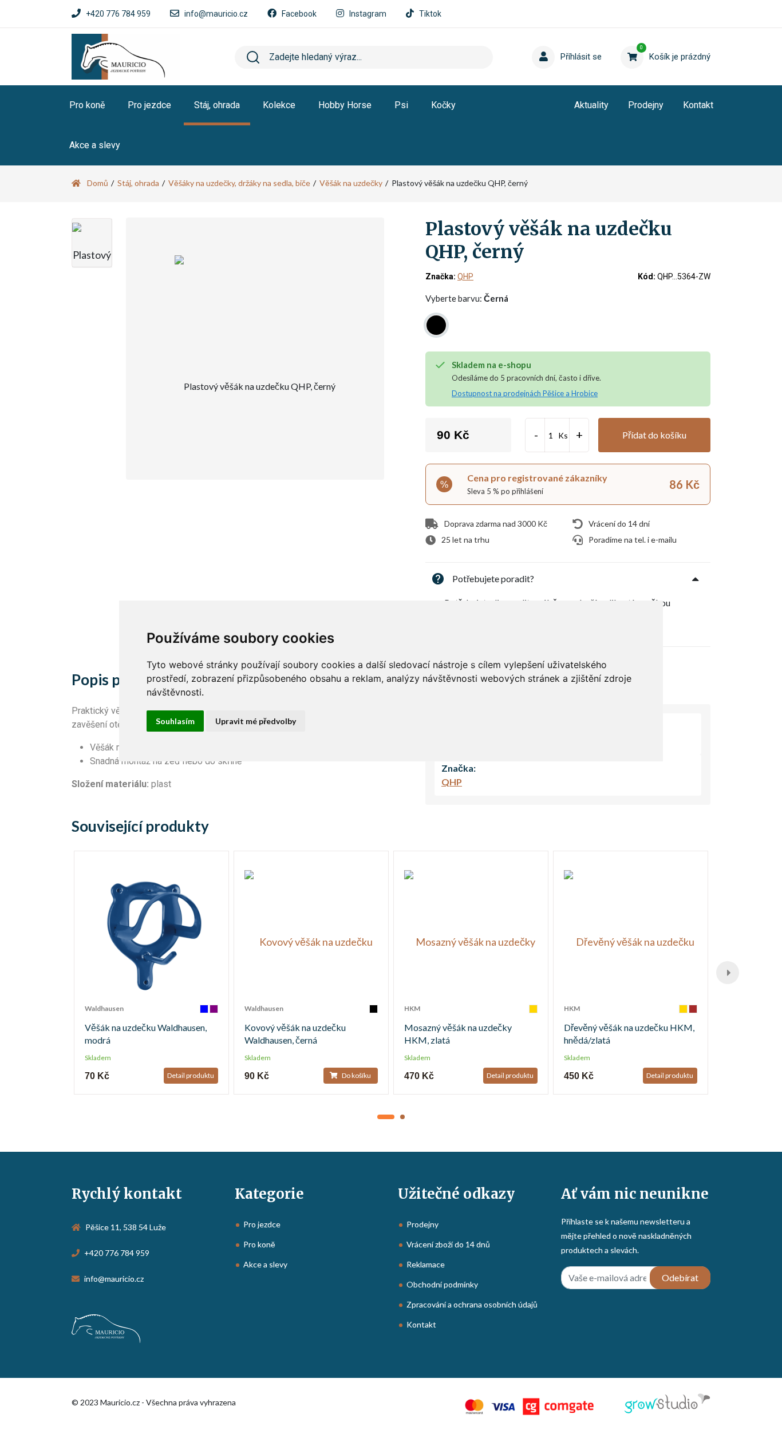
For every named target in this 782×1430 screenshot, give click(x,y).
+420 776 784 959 (118, 13)
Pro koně (87, 105)
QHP (465, 276)
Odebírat (680, 1277)
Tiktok (430, 13)
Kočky (443, 105)
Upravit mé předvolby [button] (255, 721)
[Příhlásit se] (554, 39)
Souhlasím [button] (175, 721)
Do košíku (356, 1075)
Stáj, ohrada (217, 105)
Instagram (367, 13)
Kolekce (279, 105)
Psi (401, 105)
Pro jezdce (149, 105)
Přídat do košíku (654, 434)
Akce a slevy (94, 145)
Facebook (299, 13)
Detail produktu (190, 1075)
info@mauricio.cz (216, 13)
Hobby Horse (345, 105)
